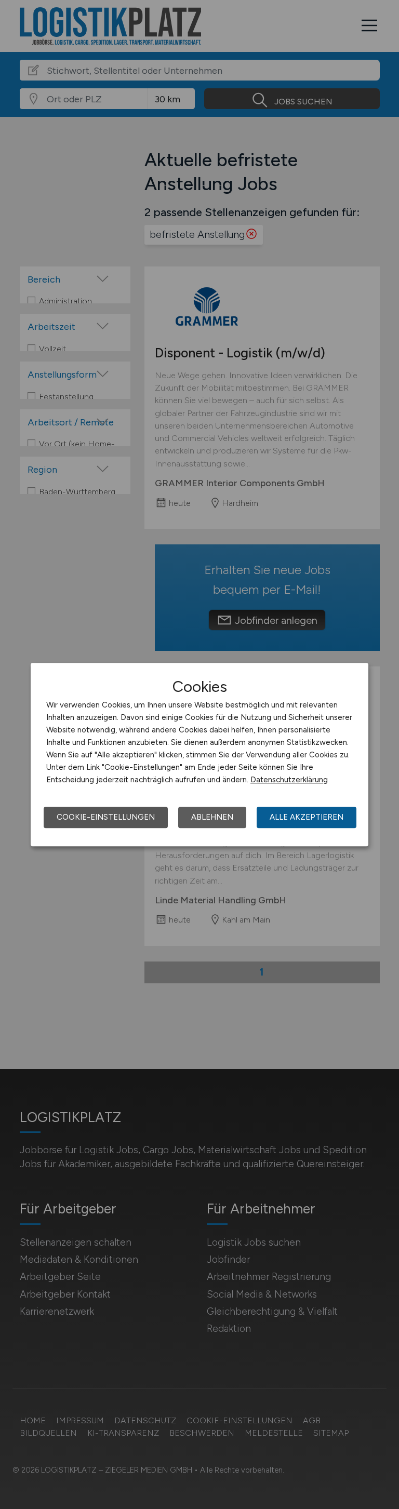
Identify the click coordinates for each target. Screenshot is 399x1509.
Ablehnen (212, 817)
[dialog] (199, 755)
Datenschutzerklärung (289, 779)
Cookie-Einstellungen (106, 817)
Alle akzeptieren (306, 817)
